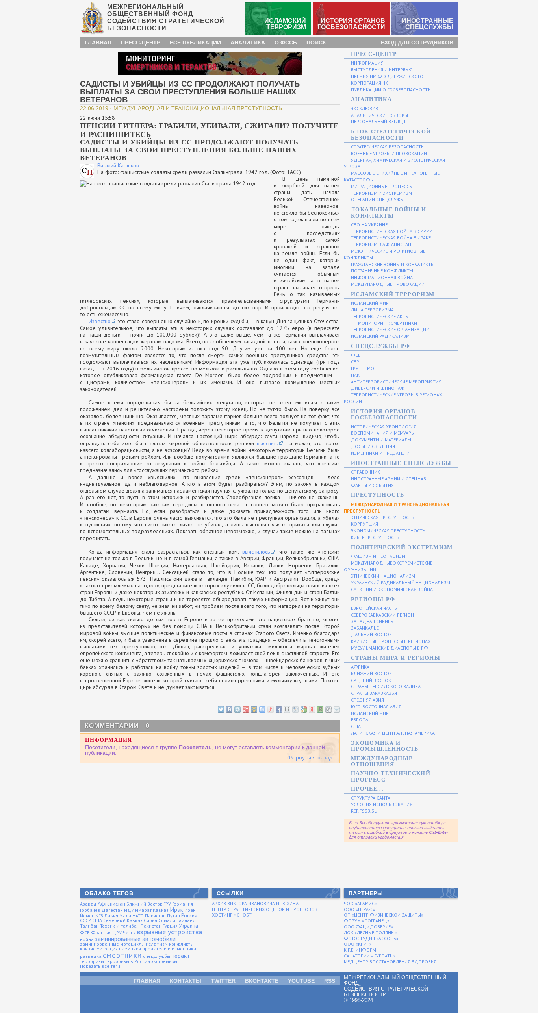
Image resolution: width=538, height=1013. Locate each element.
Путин (173, 916)
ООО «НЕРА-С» (359, 909)
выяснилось (256, 551)
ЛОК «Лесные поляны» (370, 932)
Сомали (166, 920)
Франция (101, 932)
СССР (85, 920)
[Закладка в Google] (303, 709)
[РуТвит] (261, 709)
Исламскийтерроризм (285, 23)
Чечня (129, 932)
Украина (188, 925)
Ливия (111, 916)
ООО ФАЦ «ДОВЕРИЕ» (368, 927)
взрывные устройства (169, 931)
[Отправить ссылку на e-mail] (336, 709)
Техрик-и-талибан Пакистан (130, 926)
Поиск (316, 42)
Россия (189, 915)
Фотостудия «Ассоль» (371, 938)
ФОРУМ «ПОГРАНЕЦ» (367, 921)
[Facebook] (278, 709)
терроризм (92, 961)
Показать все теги (100, 966)
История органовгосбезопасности (351, 23)
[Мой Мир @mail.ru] (253, 709)
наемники (130, 949)
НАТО (138, 916)
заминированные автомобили (135, 939)
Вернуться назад (310, 757)
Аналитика (247, 42)
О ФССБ (286, 42)
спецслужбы (156, 956)
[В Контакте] (228, 709)
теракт (180, 955)
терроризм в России (127, 961)
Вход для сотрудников (417, 42)
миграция (107, 949)
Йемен (87, 916)
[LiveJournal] (295, 709)
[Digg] (328, 709)
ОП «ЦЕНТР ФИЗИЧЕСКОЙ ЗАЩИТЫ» (383, 915)
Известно (100, 321)
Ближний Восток (144, 904)
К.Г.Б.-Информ (360, 950)
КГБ (99, 916)
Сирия (150, 920)
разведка (91, 956)
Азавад (88, 904)
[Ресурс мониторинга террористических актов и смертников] (210, 63)
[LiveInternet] (286, 709)
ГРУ (167, 904)
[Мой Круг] (237, 709)
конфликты (181, 944)
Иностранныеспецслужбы (427, 23)
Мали (125, 916)
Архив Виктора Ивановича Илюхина (255, 903)
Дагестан (112, 910)
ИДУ (129, 910)
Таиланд (186, 920)
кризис (87, 949)
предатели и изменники (169, 949)
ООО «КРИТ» (358, 944)
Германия (182, 904)
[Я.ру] (270, 709)
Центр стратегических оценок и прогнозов (264, 909)
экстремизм (164, 961)
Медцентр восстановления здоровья (390, 962)
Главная (98, 42)
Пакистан (155, 916)
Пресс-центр (140, 42)
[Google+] (245, 709)
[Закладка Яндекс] (311, 709)
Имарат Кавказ (152, 910)
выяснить (267, 443)
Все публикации (195, 42)
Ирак (176, 909)
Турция (170, 926)
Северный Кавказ (123, 920)
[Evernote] (319, 709)
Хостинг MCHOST (232, 915)
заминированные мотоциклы (112, 944)
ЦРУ (117, 932)
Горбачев (90, 910)
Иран (190, 910)
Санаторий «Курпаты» (370, 956)
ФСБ (85, 932)
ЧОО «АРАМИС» (360, 903)
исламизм (157, 944)
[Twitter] (220, 709)
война (87, 939)
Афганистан (111, 903)
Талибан (89, 926)
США (97, 920)
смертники (122, 955)
